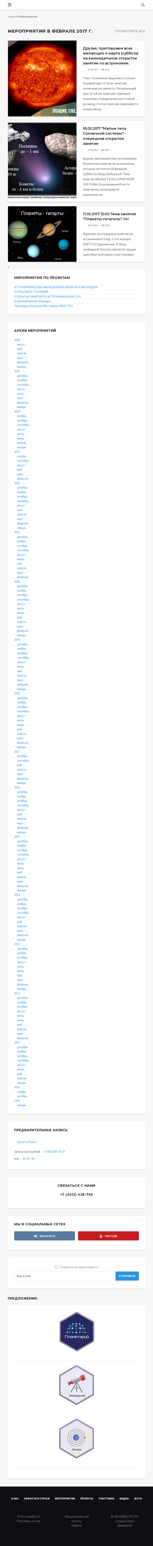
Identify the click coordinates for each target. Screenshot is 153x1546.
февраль (22, 362)
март (20, 358)
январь (21, 367)
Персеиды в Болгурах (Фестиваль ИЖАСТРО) (43, 306)
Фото (138, 1498)
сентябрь (23, 384)
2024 (17, 411)
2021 (17, 532)
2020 (17, 581)
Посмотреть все (130, 31)
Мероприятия (65, 1498)
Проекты (86, 1498)
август (21, 344)
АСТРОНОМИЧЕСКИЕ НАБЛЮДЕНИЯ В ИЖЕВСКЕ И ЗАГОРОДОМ (56, 287)
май (19, 349)
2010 (17, 1087)
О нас (15, 1498)
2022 (17, 483)
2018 (17, 693)
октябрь (22, 380)
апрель (21, 353)
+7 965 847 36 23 (54, 1152)
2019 (17, 640)
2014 (17, 895)
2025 (17, 371)
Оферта (76, 1525)
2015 (17, 836)
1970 (17, 1101)
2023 (17, 452)
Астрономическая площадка (32, 301)
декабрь (22, 376)
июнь (20, 438)
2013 (17, 944)
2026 (17, 340)
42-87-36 (28, 1158)
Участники (106, 1498)
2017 (17, 752)
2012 (17, 993)
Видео (124, 1498)
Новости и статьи (37, 1498)
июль (20, 393)
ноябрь (21, 416)
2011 (17, 1042)
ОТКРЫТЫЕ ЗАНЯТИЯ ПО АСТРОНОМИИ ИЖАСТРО (47, 296)
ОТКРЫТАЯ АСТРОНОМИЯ (31, 292)
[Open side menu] (9, 5)
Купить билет (27, 1142)
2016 (17, 787)
